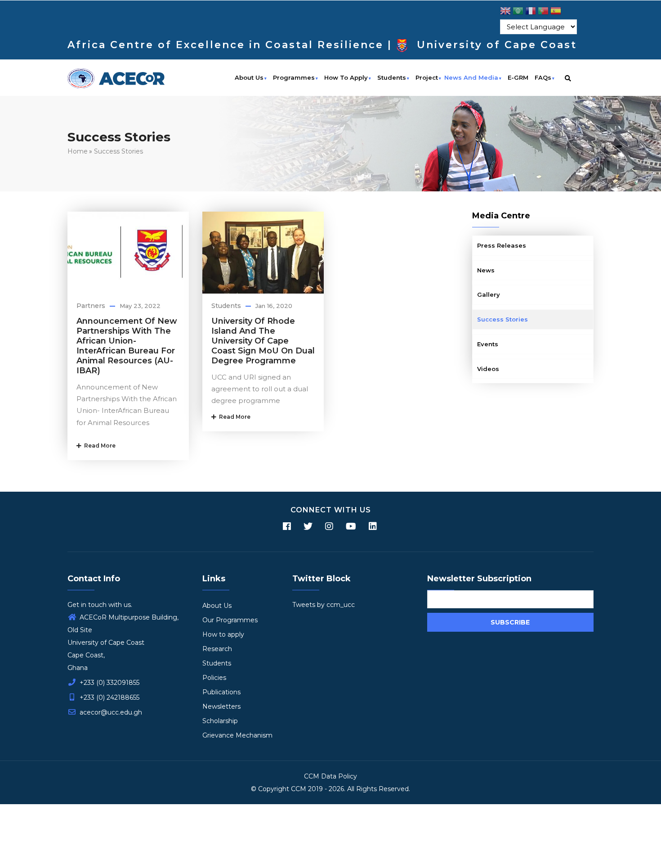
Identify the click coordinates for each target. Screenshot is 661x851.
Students (391, 77)
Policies (214, 678)
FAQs (543, 77)
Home (77, 151)
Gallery (488, 294)
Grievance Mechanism (237, 735)
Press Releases (501, 245)
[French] (530, 12)
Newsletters (221, 706)
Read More (98, 445)
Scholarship (220, 721)
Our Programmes (230, 620)
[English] (505, 12)
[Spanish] (555, 12)
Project (426, 77)
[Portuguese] (543, 12)
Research (217, 649)
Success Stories (118, 151)
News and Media (471, 77)
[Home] (116, 77)
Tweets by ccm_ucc (323, 605)
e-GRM (518, 77)
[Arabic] (518, 12)
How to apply (223, 634)
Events (487, 344)
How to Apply (346, 77)
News (486, 270)
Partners (90, 306)
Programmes (294, 77)
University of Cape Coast (497, 45)
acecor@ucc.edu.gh (110, 712)
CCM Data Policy (330, 776)
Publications (221, 692)
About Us (249, 77)
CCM (298, 789)
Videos (488, 368)
